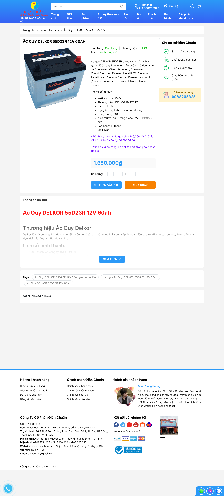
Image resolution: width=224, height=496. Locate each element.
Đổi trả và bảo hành (31, 394)
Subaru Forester (49, 30)
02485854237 (41, 442)
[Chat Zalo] (218, 491)
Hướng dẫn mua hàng (32, 386)
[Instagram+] (129, 424)
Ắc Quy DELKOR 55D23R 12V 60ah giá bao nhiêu (65, 277)
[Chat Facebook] (210, 491)
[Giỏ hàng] (200, 6)
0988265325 (184, 97)
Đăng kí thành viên (31, 399)
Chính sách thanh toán (80, 386)
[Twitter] (122, 424)
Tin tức (126, 16)
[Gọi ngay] (201, 491)
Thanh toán (152, 16)
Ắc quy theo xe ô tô (107, 16)
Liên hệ (138, 16)
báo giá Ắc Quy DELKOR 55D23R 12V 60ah (130, 277)
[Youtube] (136, 424)
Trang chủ (55, 16)
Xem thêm (110, 259)
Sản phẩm (85, 16)
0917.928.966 (60, 442)
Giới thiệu (70, 16)
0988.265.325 (78, 442)
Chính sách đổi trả (77, 394)
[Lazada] (149, 424)
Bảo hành (167, 16)
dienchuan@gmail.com (41, 453)
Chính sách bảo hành (79, 399)
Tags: (26, 277)
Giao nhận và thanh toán (34, 390)
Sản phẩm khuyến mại (186, 16)
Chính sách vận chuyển (80, 390)
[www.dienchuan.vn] (34, 8)
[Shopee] (142, 424)
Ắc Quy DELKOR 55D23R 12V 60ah (48, 283)
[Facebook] (116, 424)
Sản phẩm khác (37, 296)
